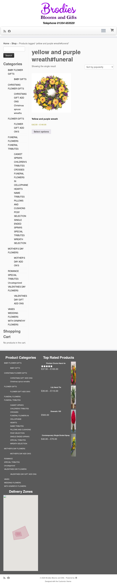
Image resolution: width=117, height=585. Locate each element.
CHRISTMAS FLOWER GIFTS (15, 373)
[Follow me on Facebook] (10, 31)
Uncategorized (15, 282)
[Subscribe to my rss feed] (6, 31)
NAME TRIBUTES (17, 426)
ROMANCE (13, 271)
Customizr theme (64, 581)
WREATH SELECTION (18, 443)
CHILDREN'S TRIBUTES (19, 408)
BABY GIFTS (20, 79)
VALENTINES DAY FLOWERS (15, 469)
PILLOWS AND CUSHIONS (20, 429)
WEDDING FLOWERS (12, 482)
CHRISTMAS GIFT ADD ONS (20, 97)
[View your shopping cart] (112, 30)
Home (6, 43)
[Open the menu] (103, 31)
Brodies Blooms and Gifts (55, 577)
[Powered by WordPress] (76, 577)
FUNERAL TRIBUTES (12, 400)
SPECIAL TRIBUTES (18, 440)
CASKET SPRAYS (17, 405)
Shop (14, 43)
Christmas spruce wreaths (19, 109)
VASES (11, 309)
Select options (41, 131)
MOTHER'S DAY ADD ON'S (19, 261)
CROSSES (19, 169)
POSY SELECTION (17, 433)
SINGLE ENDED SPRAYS (18, 223)
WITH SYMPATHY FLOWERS (15, 486)
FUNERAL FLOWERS (12, 396)
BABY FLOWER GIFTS (12, 363)
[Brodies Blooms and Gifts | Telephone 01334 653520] (58, 11)
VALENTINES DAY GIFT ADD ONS (20, 299)
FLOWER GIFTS (16, 118)
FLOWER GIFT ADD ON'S (19, 127)
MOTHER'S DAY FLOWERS (14, 448)
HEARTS (18, 188)
